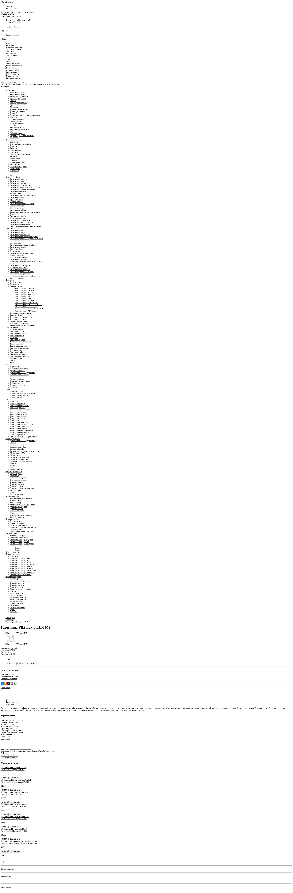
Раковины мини (16, 420)
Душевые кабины (12, 496)
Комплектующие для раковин (21, 568)
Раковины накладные (18, 428)
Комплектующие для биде (20, 558)
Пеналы (13, 463)
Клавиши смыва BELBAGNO (26, 303)
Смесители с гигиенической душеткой (25, 187)
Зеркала (13, 101)
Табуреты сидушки (17, 134)
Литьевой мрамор (17, 379)
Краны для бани (16, 200)
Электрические (16, 150)
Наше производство (13, 577)
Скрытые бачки (16, 315)
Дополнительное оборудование (22, 325)
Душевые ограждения (18, 507)
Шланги (13, 492)
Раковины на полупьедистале (21, 424)
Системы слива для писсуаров (22, 544)
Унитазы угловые (17, 336)
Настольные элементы (19, 109)
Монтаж (30, 84)
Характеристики (11, 702)
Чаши (12, 362)
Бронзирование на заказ (43, 84)
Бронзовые (14, 142)
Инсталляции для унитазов (20, 313)
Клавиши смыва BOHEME (25, 301)
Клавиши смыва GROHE (24, 290)
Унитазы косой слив (18, 352)
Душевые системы (17, 484)
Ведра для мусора (17, 127)
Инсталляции (10, 280)
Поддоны (13, 513)
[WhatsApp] (15, 683)
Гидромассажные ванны (19, 369)
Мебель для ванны (12, 439)
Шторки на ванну (17, 517)
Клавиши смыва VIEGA (24, 298)
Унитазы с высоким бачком (20, 342)
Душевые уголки (16, 509)
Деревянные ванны (17, 371)
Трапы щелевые (16, 397)
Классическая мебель (18, 447)
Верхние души (16, 474)
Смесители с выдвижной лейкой (23, 195)
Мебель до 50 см (16, 455)
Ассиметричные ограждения (21, 498)
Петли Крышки (16, 595)
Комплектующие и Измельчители (23, 527)
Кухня (17, 550)
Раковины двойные (17, 408)
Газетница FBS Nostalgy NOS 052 (14, 819)
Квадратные (15, 165)
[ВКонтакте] (2, 683)
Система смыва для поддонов (21, 540)
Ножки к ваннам (16, 593)
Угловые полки (16, 121)
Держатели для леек (18, 480)
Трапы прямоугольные (19, 395)
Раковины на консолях (19, 422)
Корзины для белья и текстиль (22, 136)
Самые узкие (15, 169)
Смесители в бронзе (13, 177)
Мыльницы (14, 107)
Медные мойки (16, 529)
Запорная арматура (17, 535)
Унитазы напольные (18, 331)
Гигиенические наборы (19, 218)
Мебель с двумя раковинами (21, 461)
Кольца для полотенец (18, 103)
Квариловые (15, 377)
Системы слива (11, 533)
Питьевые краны (16, 202)
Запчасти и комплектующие (21, 589)
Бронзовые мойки (17, 521)
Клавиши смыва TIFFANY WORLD (29, 309)
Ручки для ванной (17, 601)
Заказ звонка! (17, 20)
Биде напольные (16, 358)
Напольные (14, 171)
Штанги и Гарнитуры (18, 257)
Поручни (13, 117)
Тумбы (12, 467)
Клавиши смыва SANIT (24, 294)
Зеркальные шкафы (17, 445)
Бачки (12, 360)
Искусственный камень (19, 375)
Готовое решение (16, 278)
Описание (9, 700)
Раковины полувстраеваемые (21, 430)
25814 (3, 855)
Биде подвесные (16, 350)
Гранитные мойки (17, 523)
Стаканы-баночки (17, 119)
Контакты (57, 84)
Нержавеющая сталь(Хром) (20, 144)
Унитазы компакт (17, 344)
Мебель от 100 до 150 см (19, 457)
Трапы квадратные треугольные (22, 393)
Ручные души (15, 193)
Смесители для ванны (18, 179)
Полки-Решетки (16, 113)
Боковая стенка (16, 500)
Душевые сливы (16, 587)
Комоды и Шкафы (17, 449)
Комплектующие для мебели (21, 566)
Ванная (17, 548)
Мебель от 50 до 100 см (19, 459)
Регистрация (10, 6)
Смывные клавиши (17, 608)
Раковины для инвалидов (20, 410)
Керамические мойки (18, 525)
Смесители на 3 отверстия (20, 185)
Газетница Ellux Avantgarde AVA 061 (15, 782)
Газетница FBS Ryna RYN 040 (12, 770)
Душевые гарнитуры (13, 472)
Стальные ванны (16, 383)
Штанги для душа (17, 208)
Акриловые (14, 367)
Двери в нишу (15, 503)
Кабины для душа (17, 511)
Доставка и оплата (19, 84)
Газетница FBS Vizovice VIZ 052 (13, 794)
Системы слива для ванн (19, 542)
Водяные (13, 148)
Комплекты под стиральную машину (24, 451)
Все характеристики (9, 679)
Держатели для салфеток (19, 130)
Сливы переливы (17, 603)
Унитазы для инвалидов (19, 356)
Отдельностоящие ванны (20, 381)
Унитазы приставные (18, 346)
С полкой (13, 160)
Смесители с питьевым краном (22, 204)
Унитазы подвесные (18, 334)
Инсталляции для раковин (20, 323)
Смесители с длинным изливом (22, 189)
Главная (4, 84)
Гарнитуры (14, 476)
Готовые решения (17, 123)
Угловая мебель (16, 470)
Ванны (8, 364)
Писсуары (14, 338)
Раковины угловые (17, 435)
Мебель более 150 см (18, 453)
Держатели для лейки (18, 216)
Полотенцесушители (13, 140)
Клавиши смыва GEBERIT (25, 288)
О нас (10, 84)
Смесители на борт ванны (20, 224)
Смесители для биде (18, 210)
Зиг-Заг (13, 173)
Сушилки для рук (12, 552)
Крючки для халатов (18, 105)
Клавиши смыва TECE (24, 296)
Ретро (12, 175)
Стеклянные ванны (17, 385)
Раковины (9, 399)
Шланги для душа (17, 206)
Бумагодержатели (17, 92)
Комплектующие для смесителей (23, 571)
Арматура (14, 152)
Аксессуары (10, 90)
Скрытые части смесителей (20, 575)
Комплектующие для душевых (22, 564)
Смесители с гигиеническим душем (24, 237)
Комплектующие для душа (20, 562)
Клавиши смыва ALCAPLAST (27, 311)
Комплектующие (16, 391)
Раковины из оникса (18, 416)
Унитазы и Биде (11, 327)
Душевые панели (16, 482)
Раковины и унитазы (18, 599)
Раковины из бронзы (18, 412)
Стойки (13, 125)
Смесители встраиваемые (20, 220)
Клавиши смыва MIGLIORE (26, 307)
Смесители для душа (18, 198)
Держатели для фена (18, 94)
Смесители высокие (18, 191)
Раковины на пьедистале (19, 426)
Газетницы (14, 138)
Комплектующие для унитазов (22, 573)
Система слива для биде (19, 538)
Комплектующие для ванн (20, 560)
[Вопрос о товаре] (2, 690)
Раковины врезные (17, 404)
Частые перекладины (18, 167)
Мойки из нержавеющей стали (22, 531)
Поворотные (15, 158)
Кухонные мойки (12, 519)
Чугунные (14, 387)
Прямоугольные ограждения (21, 515)
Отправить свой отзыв (9, 757)
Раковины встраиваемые (19, 406)
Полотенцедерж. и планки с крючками (25, 115)
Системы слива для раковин (21, 546)
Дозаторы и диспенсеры (19, 97)
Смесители (9, 228)
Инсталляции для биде (19, 319)
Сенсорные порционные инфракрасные (25, 226)
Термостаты (14, 214)
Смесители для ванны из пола (22, 222)
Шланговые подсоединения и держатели (26, 212)
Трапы (8, 389)
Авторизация (10, 8)
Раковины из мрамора (18, 414)
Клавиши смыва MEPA (24, 292)
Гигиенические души (18, 478)
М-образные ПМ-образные (20, 154)
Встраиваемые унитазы (19, 354)
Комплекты (14, 284)
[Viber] (12, 683)
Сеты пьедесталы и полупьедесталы (24, 437)
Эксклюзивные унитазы (19, 348)
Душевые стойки (16, 486)
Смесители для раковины (20, 183)
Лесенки (13, 156)
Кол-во (8, 663)
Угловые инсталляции (18, 321)
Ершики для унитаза (18, 99)
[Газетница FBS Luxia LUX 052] (18, 633)
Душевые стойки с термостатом (22, 488)
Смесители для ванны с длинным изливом (26, 239)
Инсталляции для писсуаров (21, 317)
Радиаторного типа (17, 162)
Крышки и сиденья (17, 340)
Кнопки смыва (16, 286)
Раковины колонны (17, 418)
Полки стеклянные (17, 111)
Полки (12, 465)
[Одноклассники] (5, 683)
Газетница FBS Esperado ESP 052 (14, 831)
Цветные (13, 146)
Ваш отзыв (5, 749)
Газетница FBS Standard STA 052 (14, 806)
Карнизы (13, 132)
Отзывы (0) (9, 704)
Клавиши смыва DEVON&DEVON (28, 305)
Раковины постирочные (19, 432)
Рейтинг (4, 753)
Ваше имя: (5, 739)
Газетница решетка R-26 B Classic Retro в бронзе (20, 843)
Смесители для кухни (18, 181)
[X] (8, 683)
